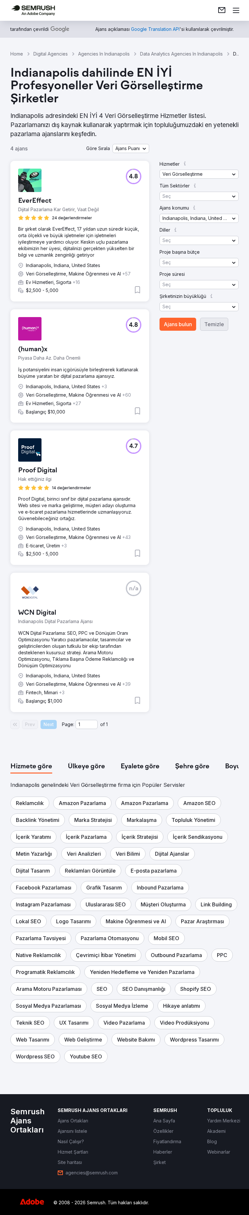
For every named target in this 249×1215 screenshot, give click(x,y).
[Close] (228, 528)
